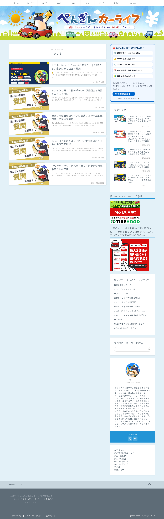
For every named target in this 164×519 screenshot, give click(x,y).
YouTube (132, 3)
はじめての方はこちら (124, 76)
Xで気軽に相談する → (124, 94)
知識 (87, 3)
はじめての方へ (30, 4)
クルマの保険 (120, 456)
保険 (73, 3)
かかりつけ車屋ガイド (124, 453)
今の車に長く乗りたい (124, 64)
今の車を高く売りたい (124, 59)
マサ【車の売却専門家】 (126, 302)
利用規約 (47, 499)
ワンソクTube (122, 293)
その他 (117, 467)
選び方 (44, 3)
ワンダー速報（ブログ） (126, 289)
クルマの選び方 (121, 464)
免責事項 (49, 516)
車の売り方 (119, 470)
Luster (119, 319)
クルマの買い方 (121, 461)
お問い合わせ (17, 516)
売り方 (101, 3)
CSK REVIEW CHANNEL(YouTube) (131, 311)
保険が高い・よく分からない (127, 53)
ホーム (16, 3)
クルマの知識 (120, 458)
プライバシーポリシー (32, 499)
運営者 (116, 3)
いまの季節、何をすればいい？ (128, 70)
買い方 (59, 3)
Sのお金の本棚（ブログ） (127, 328)
